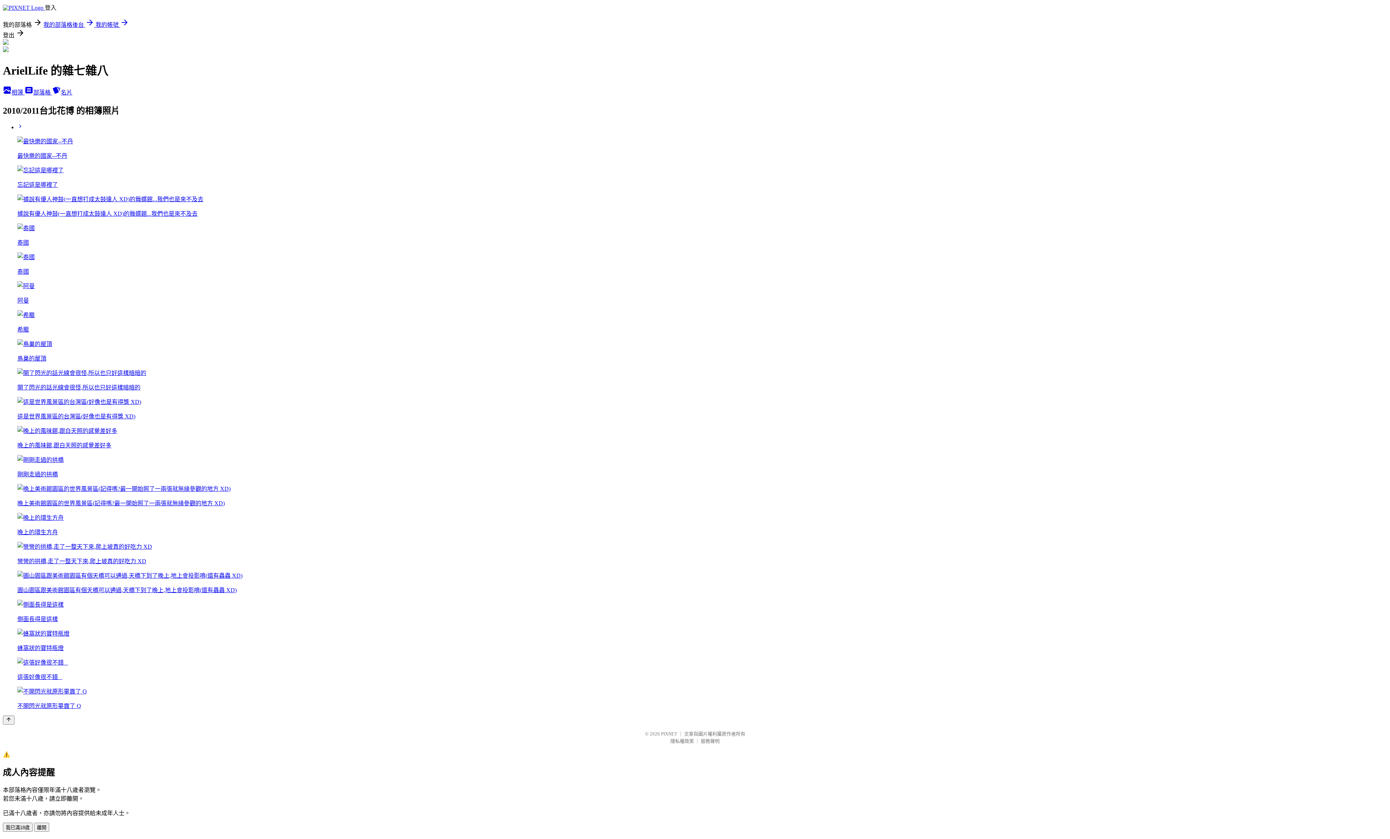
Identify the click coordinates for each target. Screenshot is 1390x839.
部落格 (42, 92)
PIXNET (669, 734)
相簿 (18, 92)
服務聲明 (710, 741)
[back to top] (8, 720)
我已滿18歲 (18, 827)
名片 (66, 92)
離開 (41, 827)
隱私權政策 (682, 741)
